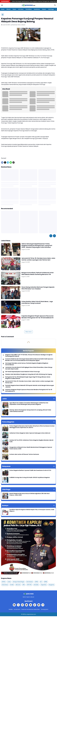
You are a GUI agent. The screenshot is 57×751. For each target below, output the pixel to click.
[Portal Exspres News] (28, 5)
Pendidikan (29, 9)
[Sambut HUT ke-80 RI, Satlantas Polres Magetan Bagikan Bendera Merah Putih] (5, 442)
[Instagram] (22, 604)
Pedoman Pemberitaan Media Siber (30, 609)
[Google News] (30, 604)
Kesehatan (37, 9)
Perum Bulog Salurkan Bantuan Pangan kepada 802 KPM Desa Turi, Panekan (38, 288)
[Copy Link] (13, 162)
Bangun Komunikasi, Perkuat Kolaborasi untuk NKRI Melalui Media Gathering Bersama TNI (38, 273)
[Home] (2, 14)
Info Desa (20, 9)
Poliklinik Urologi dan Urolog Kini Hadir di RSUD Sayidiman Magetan (29, 477)
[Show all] (54, 399)
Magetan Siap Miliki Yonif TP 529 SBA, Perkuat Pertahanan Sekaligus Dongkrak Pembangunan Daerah (28, 355)
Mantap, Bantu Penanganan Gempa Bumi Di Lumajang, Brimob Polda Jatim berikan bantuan (30, 410)
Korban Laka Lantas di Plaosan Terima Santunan (24, 454)
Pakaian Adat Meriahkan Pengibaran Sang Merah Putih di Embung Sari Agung (28, 374)
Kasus (14, 9)
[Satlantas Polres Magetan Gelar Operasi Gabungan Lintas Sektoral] (5, 435)
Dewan (44, 9)
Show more (28, 331)
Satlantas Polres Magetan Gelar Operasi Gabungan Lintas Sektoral (29, 433)
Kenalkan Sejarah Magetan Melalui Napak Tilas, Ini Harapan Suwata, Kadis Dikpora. (31, 510)
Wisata (8, 9)
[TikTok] (34, 604)
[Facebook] (2, 162)
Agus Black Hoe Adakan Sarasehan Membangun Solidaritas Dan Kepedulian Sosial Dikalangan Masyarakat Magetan (28, 403)
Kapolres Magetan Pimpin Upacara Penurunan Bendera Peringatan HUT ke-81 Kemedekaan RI (38, 317)
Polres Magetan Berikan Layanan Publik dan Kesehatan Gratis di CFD (30, 470)
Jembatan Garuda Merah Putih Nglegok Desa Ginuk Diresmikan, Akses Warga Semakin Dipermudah (28, 368)
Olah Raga (51, 9)
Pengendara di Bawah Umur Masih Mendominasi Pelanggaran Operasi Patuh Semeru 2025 (30, 448)
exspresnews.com (31, 614)
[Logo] (28, 594)
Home (2, 9)
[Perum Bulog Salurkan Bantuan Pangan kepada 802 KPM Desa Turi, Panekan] (10, 292)
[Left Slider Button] (50, 235)
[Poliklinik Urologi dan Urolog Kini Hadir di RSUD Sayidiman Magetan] (5, 480)
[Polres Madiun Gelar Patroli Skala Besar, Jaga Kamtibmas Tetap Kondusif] (10, 307)
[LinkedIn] (38, 604)
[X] (5, 162)
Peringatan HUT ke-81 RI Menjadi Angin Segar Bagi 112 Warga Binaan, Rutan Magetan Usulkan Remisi (27, 377)
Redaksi (11, 609)
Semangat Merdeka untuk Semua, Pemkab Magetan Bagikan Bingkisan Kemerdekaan (26, 364)
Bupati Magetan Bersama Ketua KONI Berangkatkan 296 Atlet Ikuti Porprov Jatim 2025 (29, 494)
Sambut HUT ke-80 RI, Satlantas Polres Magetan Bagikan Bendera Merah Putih (31, 441)
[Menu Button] (2, 5)
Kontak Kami (17, 609)
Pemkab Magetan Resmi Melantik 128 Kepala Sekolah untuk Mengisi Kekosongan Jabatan (29, 386)
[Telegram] (8, 162)
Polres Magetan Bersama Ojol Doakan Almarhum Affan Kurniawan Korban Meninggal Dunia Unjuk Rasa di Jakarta (31, 426)
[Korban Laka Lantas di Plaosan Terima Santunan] (5, 457)
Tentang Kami (44, 609)
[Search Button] (55, 5)
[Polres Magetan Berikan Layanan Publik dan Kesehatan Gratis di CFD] (5, 473)
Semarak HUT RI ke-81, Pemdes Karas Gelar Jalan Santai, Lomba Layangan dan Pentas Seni (38, 259)
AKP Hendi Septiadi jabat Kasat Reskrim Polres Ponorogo (22, 371)
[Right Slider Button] (55, 9)
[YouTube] (26, 604)
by (25, 614)
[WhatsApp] (11, 162)
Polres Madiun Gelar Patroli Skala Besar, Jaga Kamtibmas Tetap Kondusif (37, 302)
